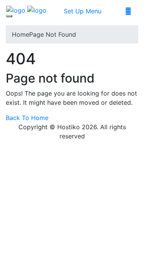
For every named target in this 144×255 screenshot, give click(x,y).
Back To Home (27, 118)
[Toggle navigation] (9, 16)
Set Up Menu (82, 11)
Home (20, 34)
